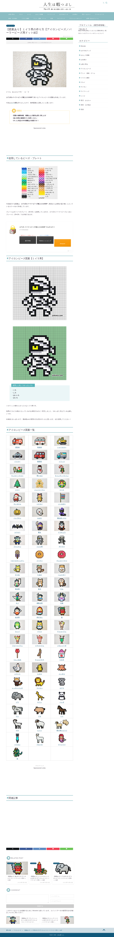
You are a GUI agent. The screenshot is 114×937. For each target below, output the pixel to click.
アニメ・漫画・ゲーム (40, 18)
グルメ (21, 14)
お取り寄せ (11, 14)
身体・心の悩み (12, 18)
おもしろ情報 (39, 14)
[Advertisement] (26, 140)
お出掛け (75, 14)
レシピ (29, 14)
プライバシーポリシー (75, 18)
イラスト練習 (25, 18)
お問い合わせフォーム (92, 18)
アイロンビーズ (99, 14)
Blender (83, 46)
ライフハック (51, 14)
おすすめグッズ (63, 14)
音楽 (51, 18)
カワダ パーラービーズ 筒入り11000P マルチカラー (37, 227)
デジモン (84, 87)
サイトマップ (61, 18)
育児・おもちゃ (86, 14)
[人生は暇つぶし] (57, 10)
